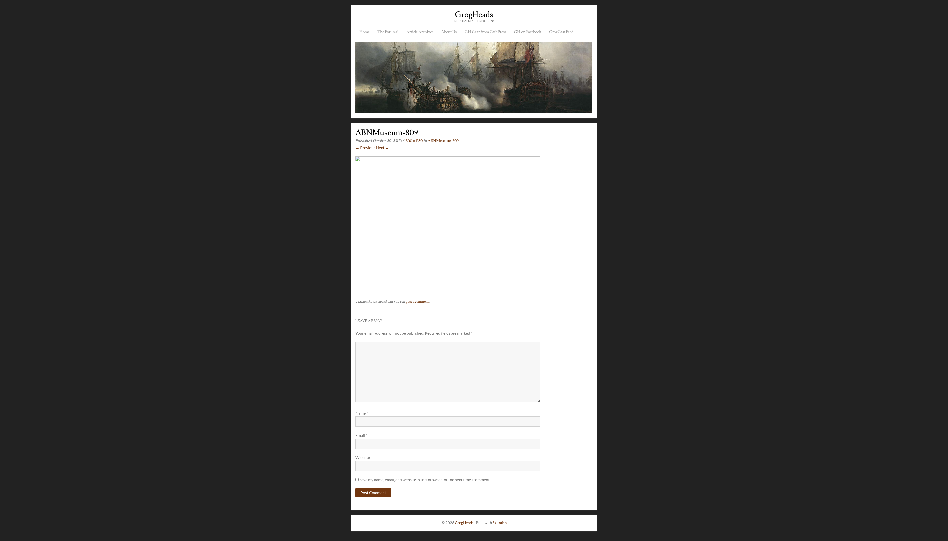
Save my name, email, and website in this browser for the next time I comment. (424, 479)
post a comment (417, 301)
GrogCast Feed (561, 31)
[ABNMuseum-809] (448, 159)
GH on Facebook (527, 31)
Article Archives (419, 31)
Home (364, 31)
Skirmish (500, 522)
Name (362, 413)
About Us (449, 31)
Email (361, 435)
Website (363, 457)
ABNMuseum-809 (443, 140)
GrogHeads (474, 14)
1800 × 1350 (413, 140)
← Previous (365, 147)
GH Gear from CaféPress (485, 31)
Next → (382, 147)
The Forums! (387, 31)
